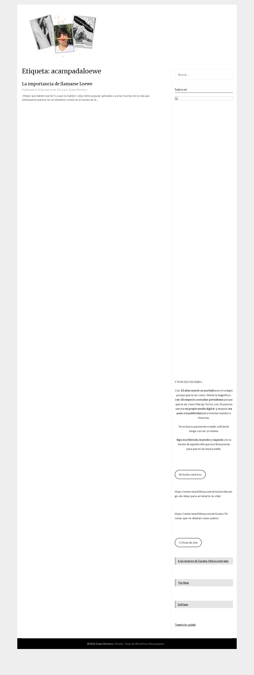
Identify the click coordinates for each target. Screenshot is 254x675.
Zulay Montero (78, 89)
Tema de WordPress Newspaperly (144, 643)
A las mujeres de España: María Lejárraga (203, 561)
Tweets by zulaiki (185, 624)
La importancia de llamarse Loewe (57, 83)
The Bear (183, 582)
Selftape (183, 604)
